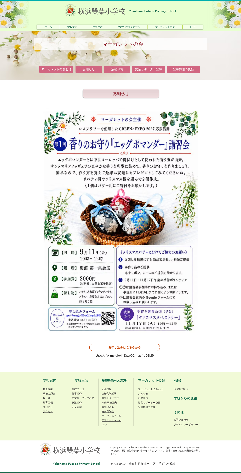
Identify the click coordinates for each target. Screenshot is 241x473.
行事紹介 (77, 393)
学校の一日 (78, 389)
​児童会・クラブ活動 (83, 398)
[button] (72, 27)
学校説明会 (108, 407)
